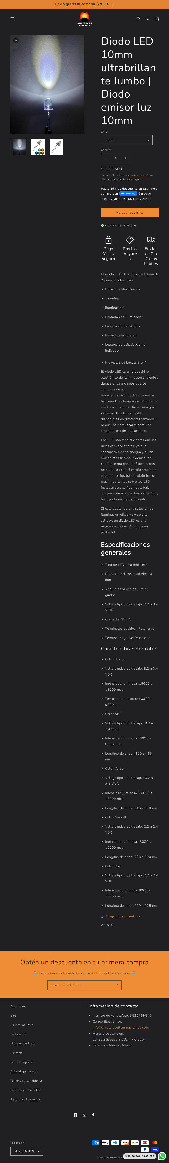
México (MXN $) (25, 1151)
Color (104, 132)
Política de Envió (21, 1025)
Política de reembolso (25, 1090)
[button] (12, 19)
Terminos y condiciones (26, 1081)
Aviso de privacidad (23, 1071)
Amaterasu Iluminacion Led (121, 1157)
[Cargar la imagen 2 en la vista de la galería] (38, 147)
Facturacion (18, 1034)
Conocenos (18, 1006)
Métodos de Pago (22, 1043)
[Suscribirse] (116, 985)
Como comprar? (21, 1062)
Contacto (16, 1053)
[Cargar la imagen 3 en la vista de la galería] (56, 147)
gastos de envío (139, 175)
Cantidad (106, 150)
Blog (13, 1016)
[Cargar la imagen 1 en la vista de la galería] (19, 147)
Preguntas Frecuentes (25, 1099)
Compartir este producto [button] (123, 916)
